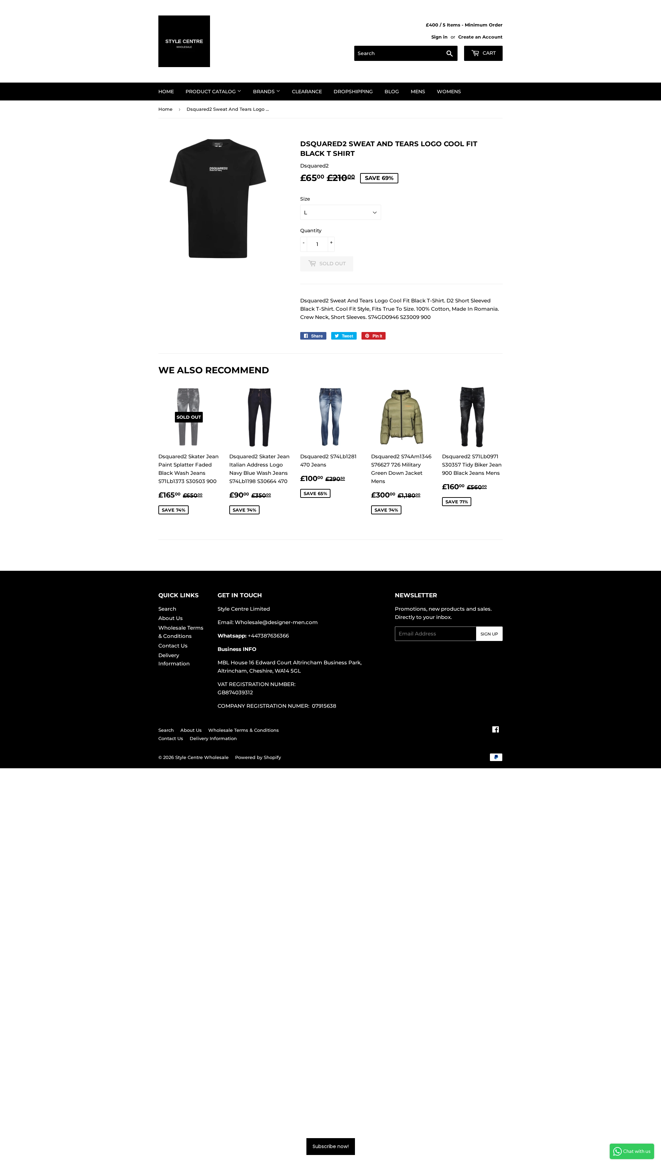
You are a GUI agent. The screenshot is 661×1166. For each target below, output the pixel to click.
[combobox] (406, 53)
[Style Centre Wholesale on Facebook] (495, 730)
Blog (392, 91)
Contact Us (173, 645)
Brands (264, 91)
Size (305, 199)
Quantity (311, 230)
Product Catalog (211, 91)
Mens (418, 91)
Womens (449, 91)
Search (167, 609)
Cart (488, 53)
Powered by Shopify (258, 757)
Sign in (439, 37)
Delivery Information (213, 738)
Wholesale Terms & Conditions (243, 730)
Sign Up (489, 634)
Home (166, 91)
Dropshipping (353, 91)
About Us (170, 618)
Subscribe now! (331, 1146)
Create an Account (480, 37)
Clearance (307, 91)
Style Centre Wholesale (202, 757)
